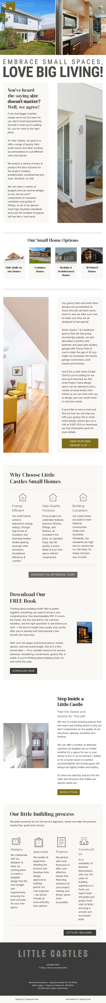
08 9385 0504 (53, 965)
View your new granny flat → (80, 443)
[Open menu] (100, 8)
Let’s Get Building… (80, 932)
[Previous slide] (2, 27)
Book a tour (68, 792)
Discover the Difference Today (53, 574)
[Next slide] (104, 27)
